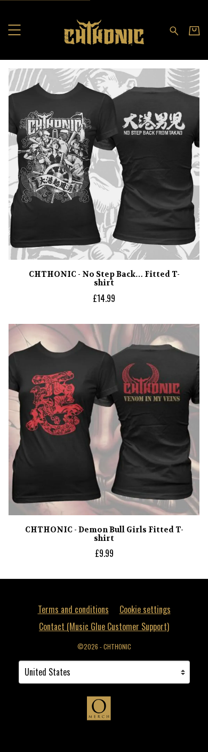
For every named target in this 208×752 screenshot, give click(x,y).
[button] (14, 29)
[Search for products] (174, 29)
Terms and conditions (73, 609)
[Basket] (194, 30)
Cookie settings (145, 609)
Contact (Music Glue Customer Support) (104, 626)
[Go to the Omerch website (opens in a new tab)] (104, 713)
